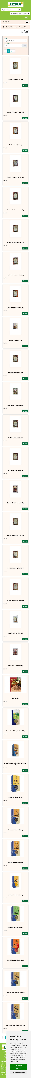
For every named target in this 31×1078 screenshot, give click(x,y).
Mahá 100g (15, 698)
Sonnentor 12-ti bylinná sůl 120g (15, 731)
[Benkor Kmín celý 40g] (15, 328)
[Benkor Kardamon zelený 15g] (15, 263)
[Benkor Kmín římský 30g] (15, 361)
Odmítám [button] (18, 1068)
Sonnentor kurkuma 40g (15, 895)
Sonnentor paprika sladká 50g (15, 960)
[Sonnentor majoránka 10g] (15, 916)
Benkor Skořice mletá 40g (15, 665)
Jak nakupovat (5, 1065)
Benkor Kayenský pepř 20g (15, 307)
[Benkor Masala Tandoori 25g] (15, 589)
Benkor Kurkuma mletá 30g (15, 503)
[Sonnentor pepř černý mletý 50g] (15, 1014)
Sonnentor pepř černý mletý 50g (15, 1025)
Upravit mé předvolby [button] (19, 1072)
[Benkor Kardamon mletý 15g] (15, 231)
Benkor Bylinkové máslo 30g (15, 112)
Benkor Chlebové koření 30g (15, 177)
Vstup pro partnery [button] (16, 13)
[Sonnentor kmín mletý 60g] (15, 851)
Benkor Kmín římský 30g (15, 372)
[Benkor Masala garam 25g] (15, 556)
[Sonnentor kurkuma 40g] (15, 883)
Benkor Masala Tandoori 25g (15, 600)
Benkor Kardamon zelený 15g (15, 275)
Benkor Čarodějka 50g (15, 145)
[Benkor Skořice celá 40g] (15, 622)
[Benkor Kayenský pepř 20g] (15, 296)
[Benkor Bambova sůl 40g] (15, 68)
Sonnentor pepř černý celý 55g (16, 992)
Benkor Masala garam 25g (15, 568)
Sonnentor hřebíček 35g (15, 797)
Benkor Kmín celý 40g (15, 340)
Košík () (25, 13)
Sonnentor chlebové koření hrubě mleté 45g (15, 764)
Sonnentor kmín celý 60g (15, 830)
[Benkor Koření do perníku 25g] (15, 394)
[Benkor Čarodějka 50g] (15, 133)
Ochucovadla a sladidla (19, 27)
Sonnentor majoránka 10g (15, 927)
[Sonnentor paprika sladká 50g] (15, 948)
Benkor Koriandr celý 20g (15, 438)
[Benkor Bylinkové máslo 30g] (15, 101)
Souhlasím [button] (19, 1065)
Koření (8, 27)
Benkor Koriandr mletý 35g (15, 470)
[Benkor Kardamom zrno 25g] (15, 198)
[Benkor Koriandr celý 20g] (15, 426)
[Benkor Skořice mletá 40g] (15, 654)
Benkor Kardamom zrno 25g (15, 210)
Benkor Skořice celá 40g (15, 633)
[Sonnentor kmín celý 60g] (15, 818)
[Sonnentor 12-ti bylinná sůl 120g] (15, 719)
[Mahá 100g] (15, 687)
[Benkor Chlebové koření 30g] (15, 166)
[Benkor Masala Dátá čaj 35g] (15, 524)
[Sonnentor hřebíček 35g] (15, 786)
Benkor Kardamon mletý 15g (15, 242)
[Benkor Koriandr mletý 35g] (15, 459)
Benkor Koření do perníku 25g (15, 405)
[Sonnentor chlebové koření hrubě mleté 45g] (15, 752)
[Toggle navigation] (26, 17)
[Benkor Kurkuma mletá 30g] (15, 491)
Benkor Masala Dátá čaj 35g (15, 535)
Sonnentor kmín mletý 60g (15, 862)
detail (25, 85)
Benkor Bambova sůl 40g (15, 79)
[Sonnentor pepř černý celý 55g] (15, 981)
